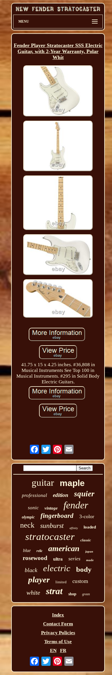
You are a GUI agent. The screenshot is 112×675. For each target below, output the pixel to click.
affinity (73, 528)
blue (27, 550)
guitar (43, 482)
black (31, 570)
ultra (58, 559)
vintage (51, 508)
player (39, 579)
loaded (90, 527)
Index (58, 615)
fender (75, 505)
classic (85, 540)
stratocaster (50, 536)
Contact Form (58, 624)
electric (56, 568)
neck (27, 525)
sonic (33, 507)
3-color (86, 516)
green (86, 594)
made (90, 560)
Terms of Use (58, 641)
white (33, 592)
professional (34, 495)
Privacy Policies (58, 632)
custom (80, 581)
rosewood (35, 558)
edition (60, 495)
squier (84, 493)
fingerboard (57, 515)
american (64, 548)
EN (53, 650)
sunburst (52, 525)
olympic (28, 517)
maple (72, 483)
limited (61, 582)
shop (72, 594)
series (74, 558)
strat (54, 591)
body (84, 569)
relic (39, 551)
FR (63, 650)
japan (89, 551)
